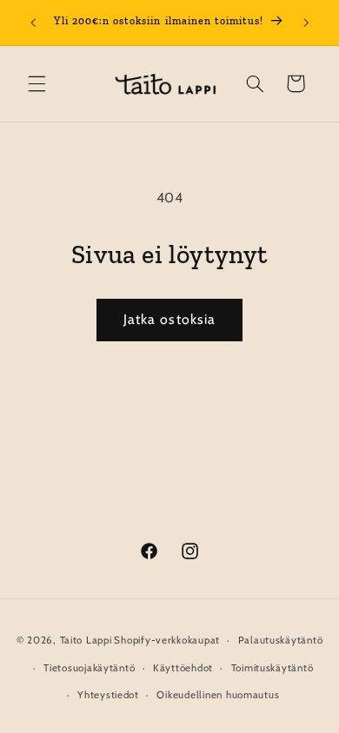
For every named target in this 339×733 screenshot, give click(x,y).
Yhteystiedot (108, 695)
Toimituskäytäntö (272, 668)
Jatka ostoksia (169, 319)
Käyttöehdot (183, 668)
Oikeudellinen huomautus (217, 695)
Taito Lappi (86, 640)
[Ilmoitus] (306, 22)
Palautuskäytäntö (280, 640)
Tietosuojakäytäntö (89, 668)
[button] (36, 83)
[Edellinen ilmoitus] (33, 22)
